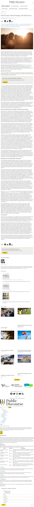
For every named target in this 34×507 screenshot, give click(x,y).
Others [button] (1, 482)
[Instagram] (17, 394)
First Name (5, 496)
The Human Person (15, 6)
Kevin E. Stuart (12, 18)
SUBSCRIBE (3, 420)
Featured (5, 417)
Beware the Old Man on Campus (7, 350)
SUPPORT (3, 422)
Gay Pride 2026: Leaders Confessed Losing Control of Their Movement (24, 351)
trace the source (18, 192)
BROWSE (3, 416)
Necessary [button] (1, 443)
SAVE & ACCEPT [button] (2, 486)
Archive (5, 419)
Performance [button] (2, 470)
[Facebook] (11, 394)
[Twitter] (14, 394)
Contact (5, 412)
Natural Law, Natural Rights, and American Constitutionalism (13, 279)
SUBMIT (3, 421)
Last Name (5, 499)
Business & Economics (23, 8)
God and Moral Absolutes (7, 289)
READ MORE (25, 268)
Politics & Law (4, 8)
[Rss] (23, 394)
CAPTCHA (4, 502)
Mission (5, 410)
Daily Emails (8, 492)
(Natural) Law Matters (6, 300)
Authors (5, 418)
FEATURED (3, 413)
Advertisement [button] (2, 478)
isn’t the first (11, 192)
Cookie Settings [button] (2, 430)
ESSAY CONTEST (4, 414)
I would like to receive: (7, 491)
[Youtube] (20, 394)
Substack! (21, 391)
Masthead (5, 411)
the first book (7, 191)
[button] (5, 21)
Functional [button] (1, 466)
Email (4, 493)
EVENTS (3, 415)
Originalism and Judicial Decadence (8, 375)
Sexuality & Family (24, 6)
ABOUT (3, 409)
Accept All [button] (7, 430)
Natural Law (4, 13)
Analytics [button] (1, 474)
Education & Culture (13, 8)
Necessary (3, 444)
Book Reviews (4, 11)
